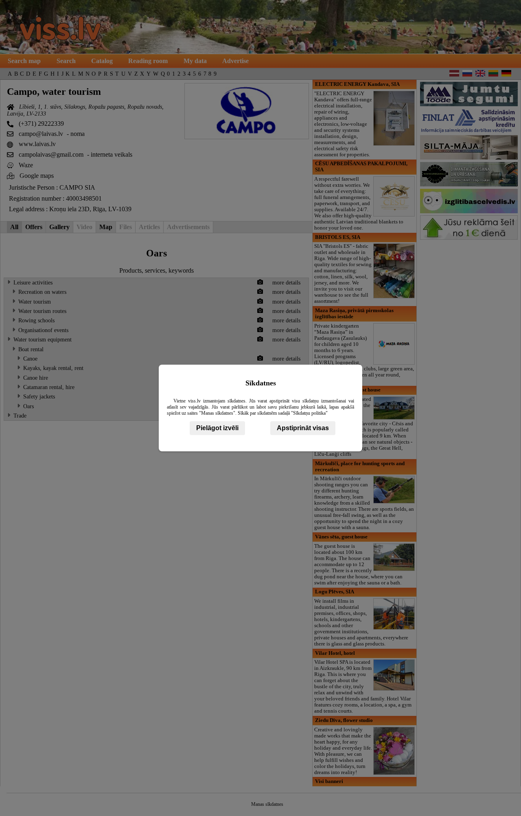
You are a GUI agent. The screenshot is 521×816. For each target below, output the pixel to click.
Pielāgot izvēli (217, 427)
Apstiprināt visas (303, 427)
